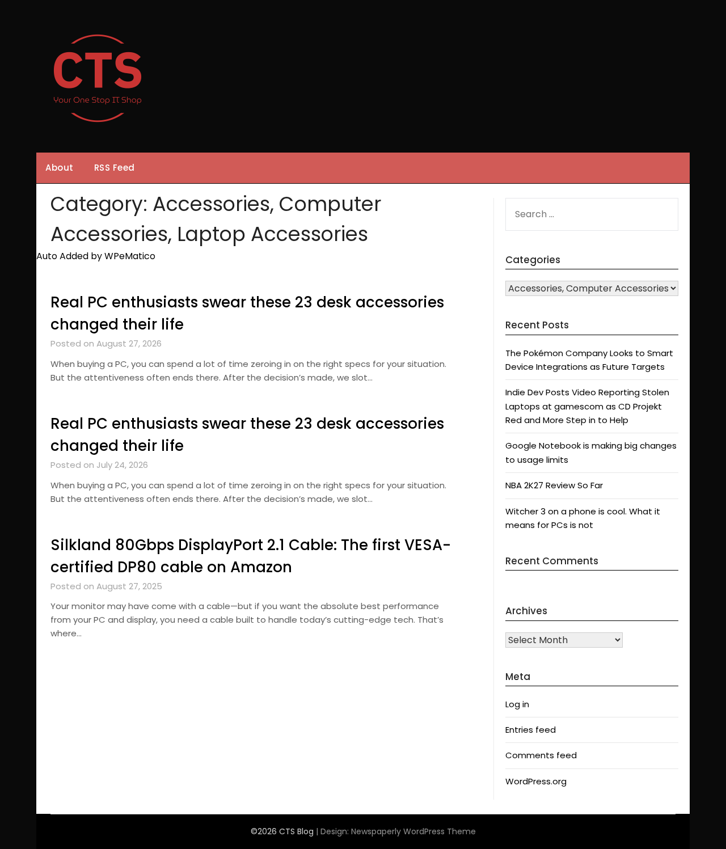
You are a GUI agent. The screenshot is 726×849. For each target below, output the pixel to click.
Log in (517, 704)
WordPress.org (536, 781)
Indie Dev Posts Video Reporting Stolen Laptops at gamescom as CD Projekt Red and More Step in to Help (587, 406)
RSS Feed (114, 168)
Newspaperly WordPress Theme (413, 831)
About (59, 168)
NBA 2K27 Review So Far (554, 485)
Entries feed (530, 730)
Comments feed (541, 755)
